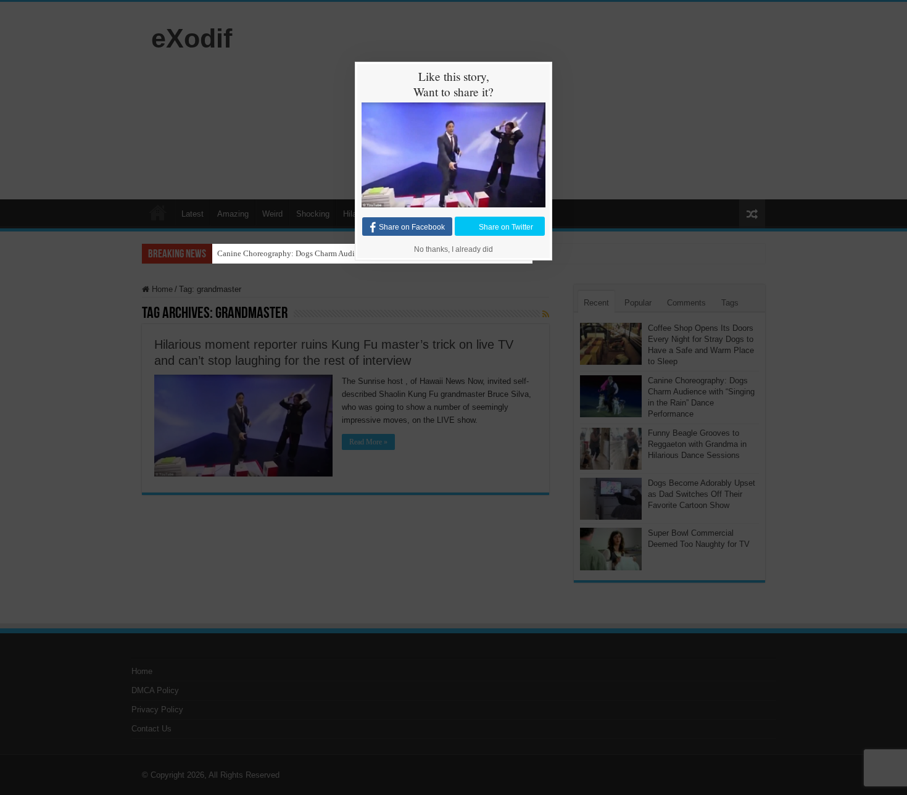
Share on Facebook (412, 227)
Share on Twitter (506, 227)
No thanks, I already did (453, 249)
